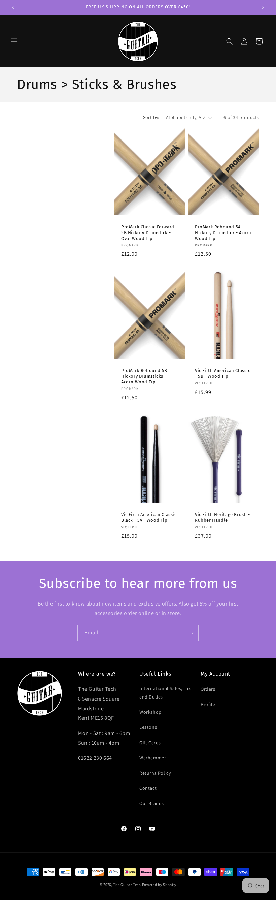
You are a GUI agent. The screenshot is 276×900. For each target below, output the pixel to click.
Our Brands (151, 803)
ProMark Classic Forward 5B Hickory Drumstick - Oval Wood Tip (147, 232)
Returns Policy (155, 773)
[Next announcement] (262, 7)
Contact (148, 788)
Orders (208, 689)
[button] (14, 41)
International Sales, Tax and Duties (165, 692)
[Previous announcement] (13, 7)
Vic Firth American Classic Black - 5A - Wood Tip (149, 517)
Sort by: (151, 117)
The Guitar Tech (127, 884)
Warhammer (152, 758)
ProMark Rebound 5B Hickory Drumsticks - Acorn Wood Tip (144, 376)
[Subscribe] (190, 633)
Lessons (148, 727)
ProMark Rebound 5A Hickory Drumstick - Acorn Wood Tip (223, 232)
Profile (208, 704)
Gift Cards (150, 743)
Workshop (150, 712)
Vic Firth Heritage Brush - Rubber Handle (222, 517)
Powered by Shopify (159, 884)
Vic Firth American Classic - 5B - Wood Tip (222, 373)
